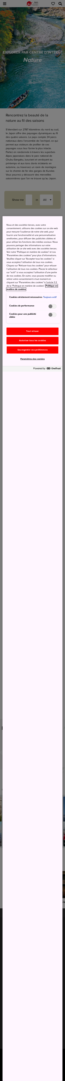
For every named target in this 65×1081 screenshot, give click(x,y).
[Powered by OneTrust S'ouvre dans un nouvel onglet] (47, 369)
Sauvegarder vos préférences (32, 350)
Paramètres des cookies (32, 359)
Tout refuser (32, 331)
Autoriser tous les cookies (32, 340)
